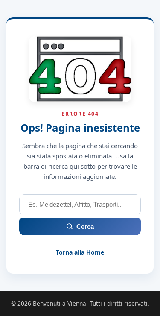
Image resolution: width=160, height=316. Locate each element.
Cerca (85, 226)
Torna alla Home (80, 252)
